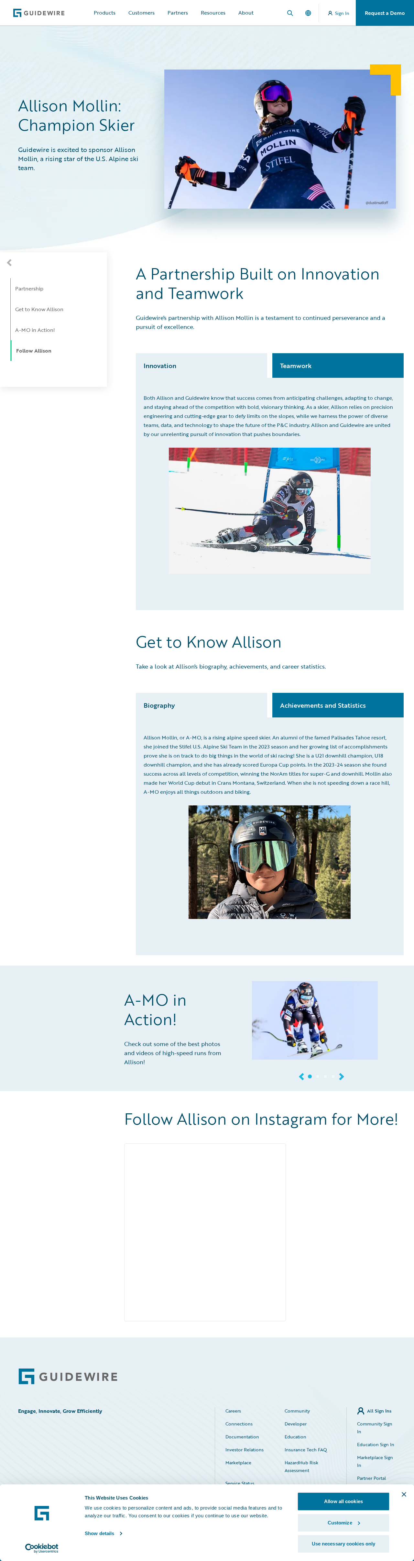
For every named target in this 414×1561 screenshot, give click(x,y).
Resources (213, 12)
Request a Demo (385, 13)
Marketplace (238, 1462)
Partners (178, 12)
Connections (239, 1423)
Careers (233, 1410)
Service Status (239, 1483)
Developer (296, 1423)
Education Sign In (375, 1444)
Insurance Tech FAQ (306, 1449)
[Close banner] (404, 1494)
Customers (141, 12)
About (246, 12)
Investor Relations (244, 1449)
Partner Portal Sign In (371, 1482)
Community (297, 1410)
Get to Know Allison (39, 309)
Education (295, 1436)
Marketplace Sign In (375, 1461)
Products (104, 12)
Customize (340, 1522)
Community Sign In (374, 1427)
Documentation (242, 1436)
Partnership (29, 288)
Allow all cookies (343, 1501)
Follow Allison (33, 351)
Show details (99, 1533)
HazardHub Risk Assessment (301, 1466)
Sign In (342, 13)
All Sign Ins (379, 1410)
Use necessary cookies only (344, 1543)
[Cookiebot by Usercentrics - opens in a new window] (42, 1548)
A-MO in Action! (35, 330)
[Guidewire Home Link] (68, 1376)
